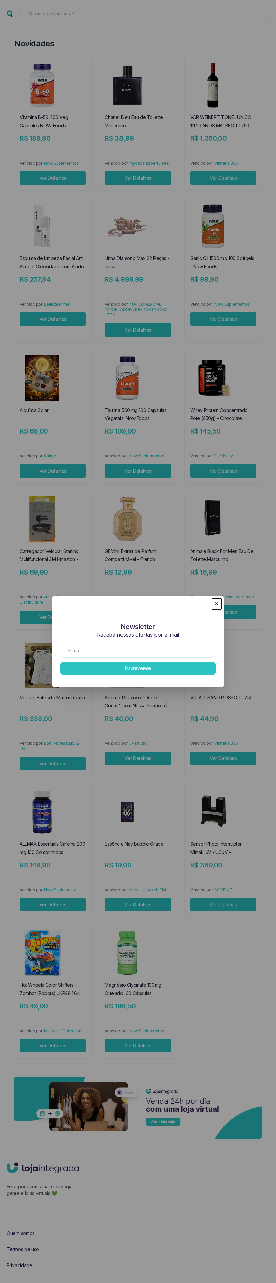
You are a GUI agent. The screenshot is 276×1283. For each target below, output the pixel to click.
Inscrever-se (138, 668)
